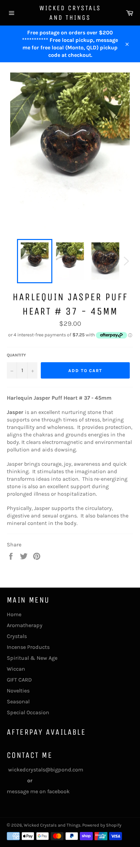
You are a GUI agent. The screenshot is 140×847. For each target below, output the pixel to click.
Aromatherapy (24, 625)
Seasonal (18, 701)
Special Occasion (28, 712)
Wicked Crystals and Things (70, 12)
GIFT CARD (19, 679)
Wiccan (16, 669)
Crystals (17, 636)
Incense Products (28, 647)
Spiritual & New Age (32, 658)
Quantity (16, 355)
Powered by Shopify (101, 825)
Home (14, 614)
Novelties (18, 690)
